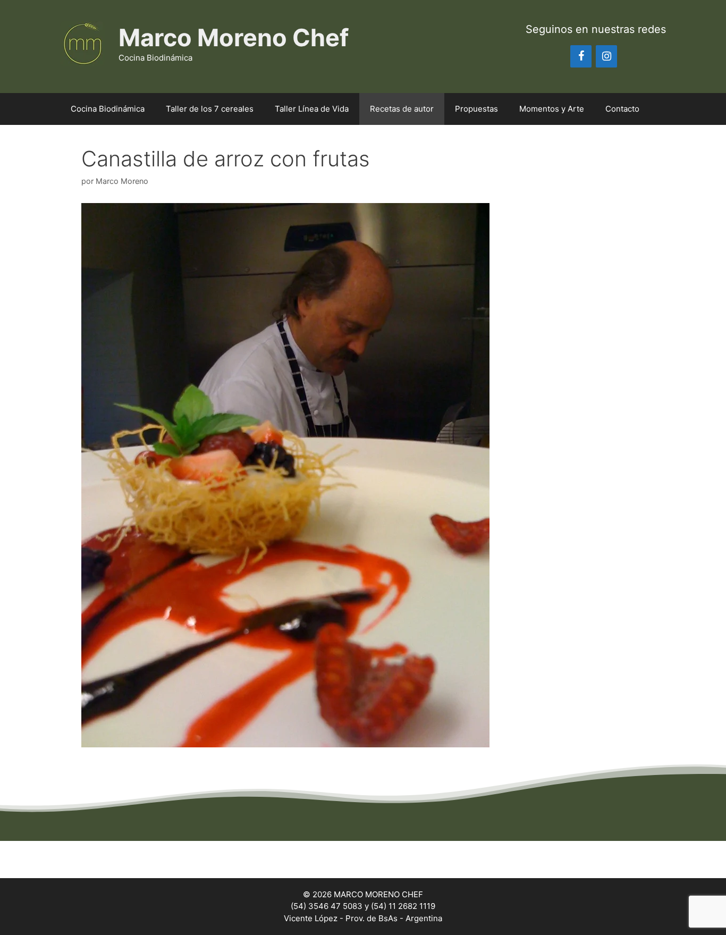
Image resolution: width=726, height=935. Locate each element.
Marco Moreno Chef (234, 37)
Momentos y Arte (551, 109)
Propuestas (476, 109)
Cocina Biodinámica (108, 109)
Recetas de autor (402, 109)
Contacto (622, 109)
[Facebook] (581, 56)
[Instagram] (606, 56)
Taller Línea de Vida (312, 109)
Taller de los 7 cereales (210, 109)
